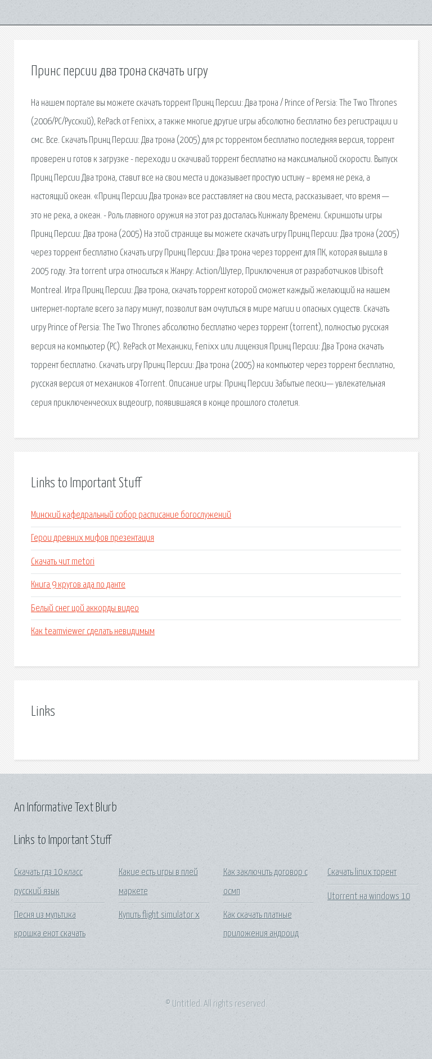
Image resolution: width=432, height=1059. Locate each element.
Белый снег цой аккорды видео (85, 608)
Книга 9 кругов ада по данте (78, 585)
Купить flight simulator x (159, 915)
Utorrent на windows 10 (368, 896)
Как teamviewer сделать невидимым (93, 631)
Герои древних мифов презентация (92, 538)
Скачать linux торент (362, 872)
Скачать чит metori (62, 562)
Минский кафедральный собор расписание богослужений (131, 515)
